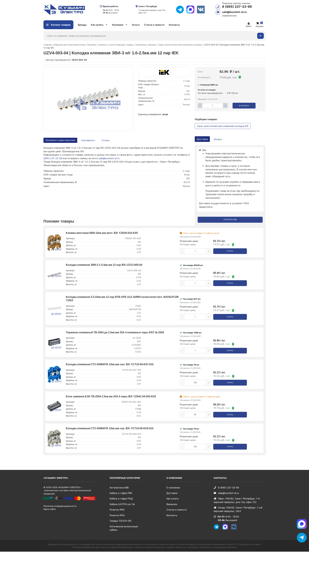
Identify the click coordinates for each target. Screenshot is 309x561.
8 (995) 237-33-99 (237, 7)
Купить (230, 251)
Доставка (171, 493)
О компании (173, 487)
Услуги (136, 24)
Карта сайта (49, 509)
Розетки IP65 (117, 509)
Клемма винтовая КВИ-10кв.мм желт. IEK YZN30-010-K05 (102, 233)
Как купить (97, 24)
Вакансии (171, 504)
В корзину (244, 106)
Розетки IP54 (117, 515)
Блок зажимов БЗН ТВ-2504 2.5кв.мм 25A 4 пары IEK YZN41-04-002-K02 (111, 396)
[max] (191, 9)
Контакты (174, 24)
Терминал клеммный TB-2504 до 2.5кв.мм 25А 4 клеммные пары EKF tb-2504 (115, 332)
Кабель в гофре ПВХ (121, 493)
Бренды (82, 24)
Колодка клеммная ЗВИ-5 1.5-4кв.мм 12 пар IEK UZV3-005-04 (104, 264)
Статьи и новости (154, 24)
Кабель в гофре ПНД (121, 498)
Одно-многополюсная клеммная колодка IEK (222, 126)
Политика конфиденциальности (59, 506)
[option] (88, 99)
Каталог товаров (60, 24)
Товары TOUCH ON (120, 520)
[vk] (202, 9)
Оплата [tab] (218, 139)
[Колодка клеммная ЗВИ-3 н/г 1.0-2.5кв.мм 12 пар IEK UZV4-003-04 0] (88, 99)
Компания (117, 24)
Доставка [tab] (202, 139)
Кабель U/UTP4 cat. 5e (122, 504)
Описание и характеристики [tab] (60, 140)
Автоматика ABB (119, 487)
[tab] (88, 140)
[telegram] (181, 9)
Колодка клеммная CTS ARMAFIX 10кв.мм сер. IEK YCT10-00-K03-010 (109, 428)
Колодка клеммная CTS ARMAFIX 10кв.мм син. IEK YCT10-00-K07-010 (110, 364)
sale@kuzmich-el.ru (234, 12)
